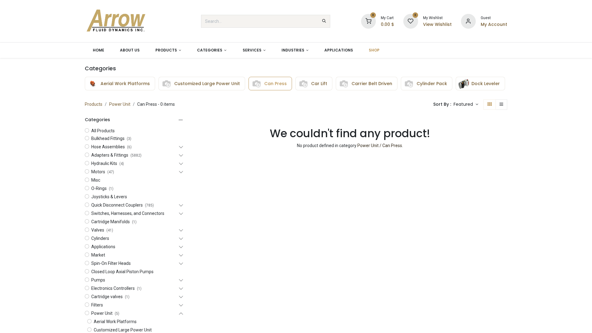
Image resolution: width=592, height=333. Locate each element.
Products (93, 104)
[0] (368, 21)
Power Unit (119, 104)
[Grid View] (489, 104)
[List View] (501, 104)
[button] (466, 104)
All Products (103, 130)
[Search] (324, 21)
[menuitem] (98, 50)
